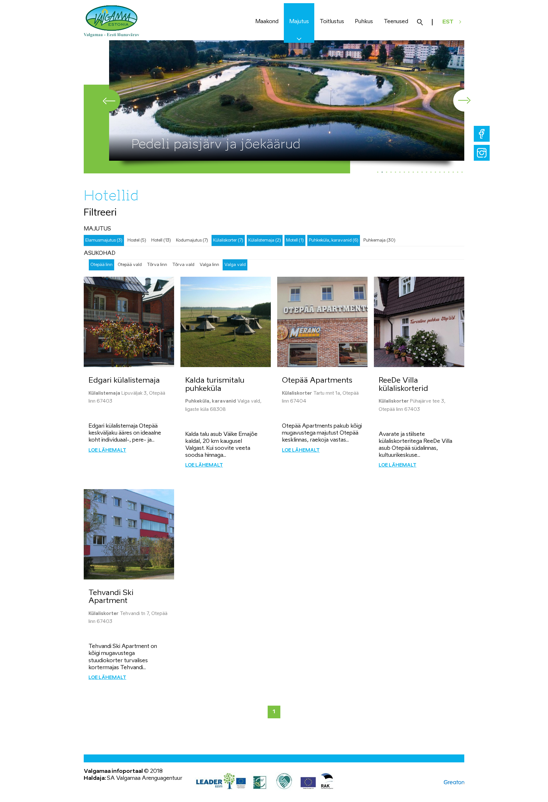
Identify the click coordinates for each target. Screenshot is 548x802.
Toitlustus (332, 21)
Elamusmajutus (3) (103, 240)
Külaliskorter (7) (228, 240)
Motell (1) (295, 240)
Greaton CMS (454, 782)
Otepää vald (130, 265)
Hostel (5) (136, 240)
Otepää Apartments (317, 380)
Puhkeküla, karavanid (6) (333, 240)
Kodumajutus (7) (192, 240)
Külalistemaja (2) (264, 240)
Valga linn (209, 265)
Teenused (396, 21)
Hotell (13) (161, 240)
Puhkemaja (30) (379, 240)
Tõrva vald (183, 265)
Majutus (299, 21)
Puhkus (364, 21)
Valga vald (235, 265)
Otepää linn (101, 265)
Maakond (266, 21)
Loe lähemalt (107, 450)
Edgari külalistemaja (124, 380)
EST (447, 22)
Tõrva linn (157, 265)
